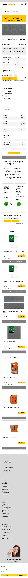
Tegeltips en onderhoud (7, 527)
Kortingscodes (5, 489)
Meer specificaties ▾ (14, 153)
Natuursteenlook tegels (7, 507)
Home (3, 11)
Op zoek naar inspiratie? (7, 467)
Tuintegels (4, 485)
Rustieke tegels (5, 516)
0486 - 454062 (7, 461)
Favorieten (14, 0)
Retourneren (4, 533)
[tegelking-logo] (8, 4)
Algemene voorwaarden (7, 538)
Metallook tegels (5, 510)
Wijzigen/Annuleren (6, 532)
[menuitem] (18, 4)
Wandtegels (4, 482)
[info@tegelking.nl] (3, 462)
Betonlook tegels (5, 505)
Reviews (8, 0)
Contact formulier (6, 491)
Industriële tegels (6, 513)
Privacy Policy (5, 536)
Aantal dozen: (5, 75)
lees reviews (8, 221)
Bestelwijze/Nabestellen (7, 531)
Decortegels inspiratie (6, 470)
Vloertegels (4, 483)
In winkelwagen (9, 78)
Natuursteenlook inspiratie (7, 469)
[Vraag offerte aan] (6, 204)
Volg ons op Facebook (9, 464)
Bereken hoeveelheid (8, 70)
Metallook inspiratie (6, 472)
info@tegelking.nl (7, 462)
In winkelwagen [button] (20, 261)
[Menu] (21, 4)
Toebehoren (4, 486)
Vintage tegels (5, 508)
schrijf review (15, 221)
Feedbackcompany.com (19, 223)
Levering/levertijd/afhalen (7, 494)
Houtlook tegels (5, 504)
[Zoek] (18, 4)
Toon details (8, 261)
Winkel (6, 11)
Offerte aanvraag (5, 492)
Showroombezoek (6, 529)
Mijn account (20, 0)
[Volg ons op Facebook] (3, 464)
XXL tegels (4, 511)
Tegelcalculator (5, 488)
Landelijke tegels (5, 514)
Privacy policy (24, 565)
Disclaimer (4, 535)
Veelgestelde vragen (6, 526)
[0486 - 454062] (19, 204)
